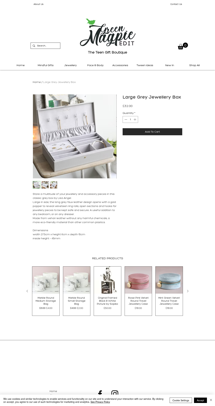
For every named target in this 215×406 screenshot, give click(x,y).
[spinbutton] (130, 119)
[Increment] (135, 119)
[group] (107, 291)
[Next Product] (188, 291)
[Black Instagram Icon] (114, 393)
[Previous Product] (27, 291)
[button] (183, 46)
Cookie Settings (181, 400)
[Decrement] (125, 119)
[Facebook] (100, 393)
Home (37, 82)
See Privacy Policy (100, 401)
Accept (200, 400)
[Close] (211, 400)
